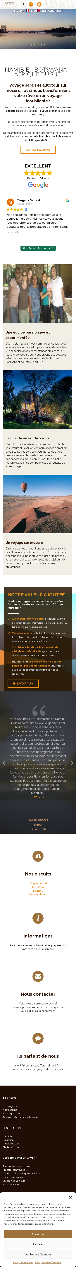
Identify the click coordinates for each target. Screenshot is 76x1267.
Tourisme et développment (17, 1166)
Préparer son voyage (14, 1169)
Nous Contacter (11, 1184)
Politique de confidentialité (48, 1262)
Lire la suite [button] (47, 232)
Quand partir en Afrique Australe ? (21, 1173)
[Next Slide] (72, 762)
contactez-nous (38, 149)
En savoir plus (23, 683)
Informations (38, 936)
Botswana (38, 887)
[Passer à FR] (27, 10)
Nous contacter (38, 994)
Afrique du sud (38, 883)
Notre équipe (10, 1109)
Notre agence (10, 1106)
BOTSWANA (50, 69)
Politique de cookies (23, 1262)
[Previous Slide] (4, 762)
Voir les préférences (38, 1254)
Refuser (38, 1244)
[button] (70, 1197)
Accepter (38, 1234)
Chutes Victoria (11, 1147)
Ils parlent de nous (38, 1056)
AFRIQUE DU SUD (38, 74)
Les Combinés (38, 894)
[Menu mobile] (69, 5)
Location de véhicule (14, 1180)
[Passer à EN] (38, 10)
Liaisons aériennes (13, 1177)
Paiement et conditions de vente (20, 1117)
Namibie (38, 890)
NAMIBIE (17, 69)
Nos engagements (13, 1113)
